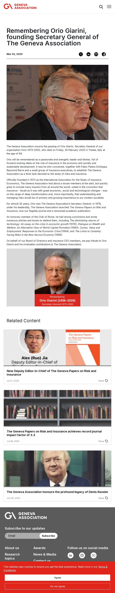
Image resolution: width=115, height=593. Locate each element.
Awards (39, 548)
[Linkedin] (88, 54)
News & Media (44, 554)
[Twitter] (80, 54)
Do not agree (57, 586)
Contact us (42, 561)
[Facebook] (103, 54)
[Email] (95, 54)
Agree (57, 577)
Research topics (12, 556)
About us (12, 548)
